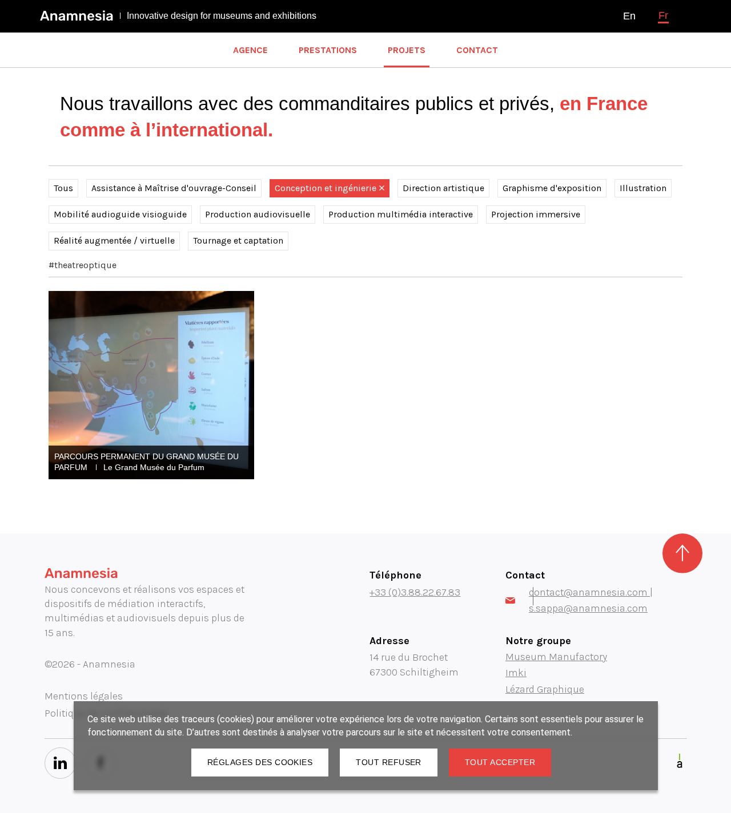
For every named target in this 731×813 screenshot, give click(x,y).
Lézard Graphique (544, 689)
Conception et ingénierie (325, 188)
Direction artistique (443, 188)
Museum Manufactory (556, 656)
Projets (406, 50)
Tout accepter (500, 762)
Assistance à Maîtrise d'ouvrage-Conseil (173, 188)
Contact (477, 50)
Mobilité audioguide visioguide (120, 214)
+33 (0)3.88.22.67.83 (414, 592)
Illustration (643, 188)
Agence (250, 50)
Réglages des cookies (259, 762)
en (629, 16)
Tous (63, 188)
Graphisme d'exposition (552, 188)
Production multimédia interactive (400, 214)
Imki (516, 672)
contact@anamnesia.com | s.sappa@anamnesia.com (591, 600)
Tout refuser (388, 762)
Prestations (328, 50)
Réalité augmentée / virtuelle (114, 240)
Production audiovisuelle (257, 214)
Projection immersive (535, 214)
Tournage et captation (238, 240)
